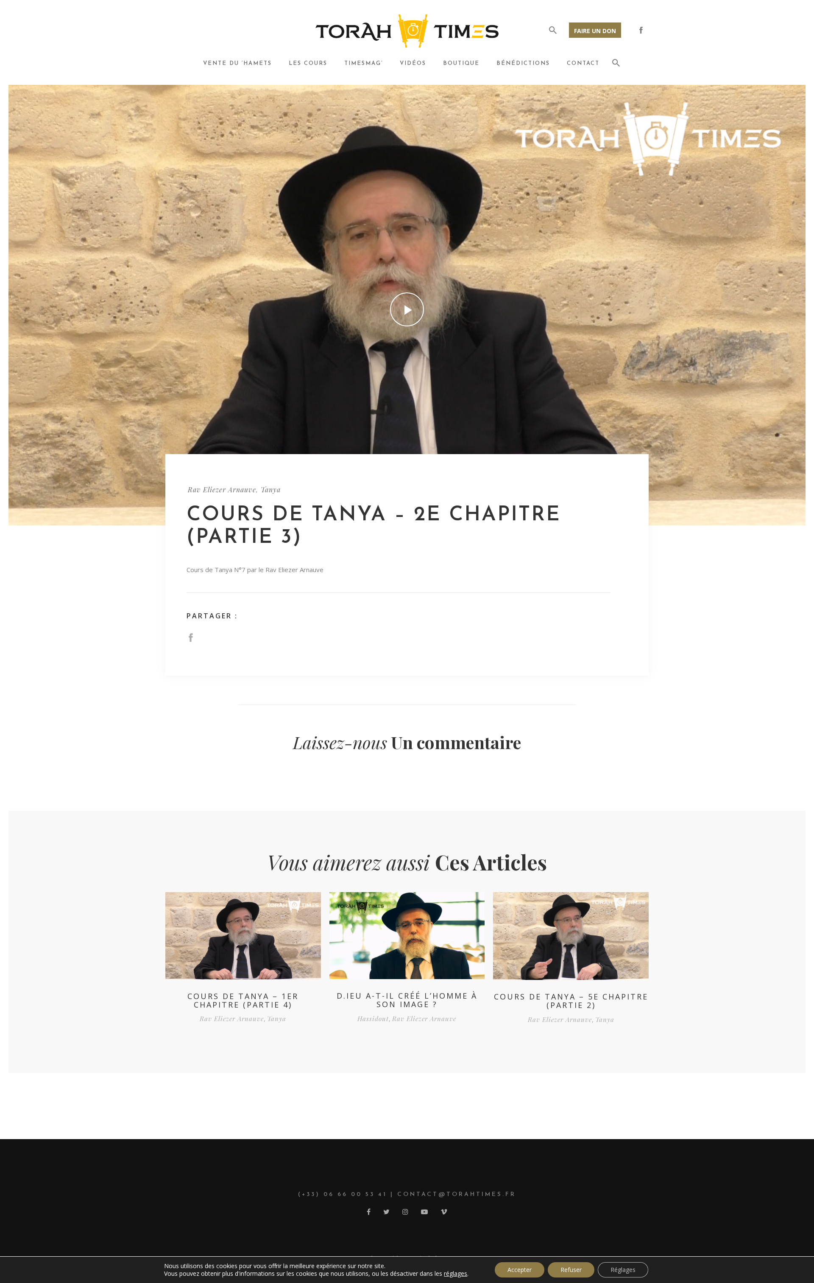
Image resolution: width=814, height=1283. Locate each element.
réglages (455, 1273)
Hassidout (373, 1018)
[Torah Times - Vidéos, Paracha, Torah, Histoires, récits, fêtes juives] (407, 30)
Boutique (461, 63)
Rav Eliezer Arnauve (222, 489)
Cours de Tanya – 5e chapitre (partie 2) (571, 1000)
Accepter (519, 1270)
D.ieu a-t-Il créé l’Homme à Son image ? (407, 1000)
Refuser (571, 1270)
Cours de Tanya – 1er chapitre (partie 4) (242, 1000)
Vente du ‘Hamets (237, 63)
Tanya (271, 489)
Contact (583, 63)
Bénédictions (523, 63)
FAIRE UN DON (595, 31)
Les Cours (308, 63)
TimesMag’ (363, 63)
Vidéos (413, 63)
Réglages (623, 1270)
